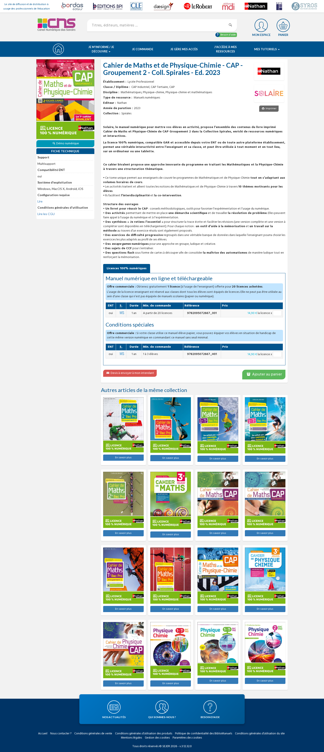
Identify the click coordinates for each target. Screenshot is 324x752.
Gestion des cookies (157, 737)
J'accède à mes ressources (225, 49)
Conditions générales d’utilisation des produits (143, 733)
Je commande (142, 49)
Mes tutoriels (265, 49)
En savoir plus (123, 457)
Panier (283, 35)
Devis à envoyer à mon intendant (132, 373)
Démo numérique (67, 143)
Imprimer (270, 108)
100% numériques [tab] (127, 268)
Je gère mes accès (184, 49)
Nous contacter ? (60, 733)
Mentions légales (131, 737)
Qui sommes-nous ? (162, 717)
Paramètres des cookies (187, 737)
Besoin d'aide (228, 35)
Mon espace (261, 35)
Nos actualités (114, 717)
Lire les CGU (46, 214)
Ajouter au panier (266, 374)
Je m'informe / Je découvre (101, 49)
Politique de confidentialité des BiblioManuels (203, 733)
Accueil (42, 733)
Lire (40, 201)
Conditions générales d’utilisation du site (260, 733)
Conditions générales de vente (93, 733)
